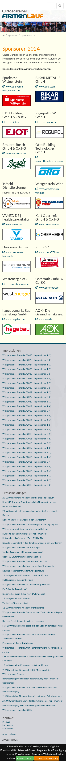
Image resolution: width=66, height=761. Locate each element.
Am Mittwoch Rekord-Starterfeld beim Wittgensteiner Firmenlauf (32, 701)
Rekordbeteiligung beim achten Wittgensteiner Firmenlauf (28, 705)
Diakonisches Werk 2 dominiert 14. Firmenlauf (23, 594)
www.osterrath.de (48, 287)
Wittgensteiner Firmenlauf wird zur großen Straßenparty (28, 566)
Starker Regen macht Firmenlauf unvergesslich (23, 552)
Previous (5, 22)
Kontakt (6, 722)
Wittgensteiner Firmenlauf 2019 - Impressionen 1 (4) (26, 406)
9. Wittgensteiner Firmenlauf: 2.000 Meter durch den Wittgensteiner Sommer (26, 672)
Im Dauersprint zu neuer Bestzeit (17, 580)
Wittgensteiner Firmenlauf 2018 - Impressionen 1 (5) (26, 425)
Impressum (7, 725)
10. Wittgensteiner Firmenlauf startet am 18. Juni (25, 665)
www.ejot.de (12, 121)
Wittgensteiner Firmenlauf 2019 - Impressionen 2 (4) (26, 411)
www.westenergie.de (17, 283)
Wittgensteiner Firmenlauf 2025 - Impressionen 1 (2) (26, 355)
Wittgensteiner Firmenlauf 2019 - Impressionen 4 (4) (26, 420)
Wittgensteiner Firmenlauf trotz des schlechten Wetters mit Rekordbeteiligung (29, 689)
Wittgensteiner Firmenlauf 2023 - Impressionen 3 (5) (26, 378)
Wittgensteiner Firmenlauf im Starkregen (21, 547)
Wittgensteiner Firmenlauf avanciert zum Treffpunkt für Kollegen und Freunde (32, 614)
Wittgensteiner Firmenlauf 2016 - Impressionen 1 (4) (26, 457)
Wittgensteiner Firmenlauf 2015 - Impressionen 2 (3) (26, 480)
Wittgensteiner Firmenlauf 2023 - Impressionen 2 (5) (26, 374)
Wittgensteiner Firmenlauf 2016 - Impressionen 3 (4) (26, 466)
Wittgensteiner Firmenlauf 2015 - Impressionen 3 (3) (26, 485)
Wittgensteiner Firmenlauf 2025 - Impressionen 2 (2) (26, 360)
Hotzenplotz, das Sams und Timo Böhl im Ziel (22, 538)
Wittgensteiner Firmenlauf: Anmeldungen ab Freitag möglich (30, 524)
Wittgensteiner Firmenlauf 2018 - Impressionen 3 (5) (26, 434)
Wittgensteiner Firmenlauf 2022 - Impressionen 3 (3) (26, 401)
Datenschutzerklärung (47, 758)
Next (61, 22)
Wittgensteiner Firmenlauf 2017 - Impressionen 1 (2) (26, 448)
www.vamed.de (14, 224)
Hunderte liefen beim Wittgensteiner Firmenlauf (24, 533)
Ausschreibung (9, 734)
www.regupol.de (48, 121)
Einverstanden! (24, 758)
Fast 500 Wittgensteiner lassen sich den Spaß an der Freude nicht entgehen (32, 627)
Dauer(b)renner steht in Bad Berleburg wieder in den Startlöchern (32, 543)
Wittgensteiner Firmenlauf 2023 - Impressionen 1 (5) (26, 369)
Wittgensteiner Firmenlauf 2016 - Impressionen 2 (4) (26, 462)
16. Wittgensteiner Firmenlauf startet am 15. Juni (25, 575)
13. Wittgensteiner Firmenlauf (16, 598)
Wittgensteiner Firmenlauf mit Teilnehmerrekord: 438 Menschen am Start (32, 649)
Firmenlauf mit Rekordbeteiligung (17, 643)
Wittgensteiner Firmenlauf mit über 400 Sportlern (25, 561)
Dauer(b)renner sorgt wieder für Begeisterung (23, 570)
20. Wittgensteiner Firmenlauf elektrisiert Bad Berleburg (28, 497)
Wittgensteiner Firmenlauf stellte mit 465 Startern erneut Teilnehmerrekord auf (28, 636)
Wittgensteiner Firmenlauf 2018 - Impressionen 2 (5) (26, 429)
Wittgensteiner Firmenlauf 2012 (17, 710)
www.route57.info (49, 252)
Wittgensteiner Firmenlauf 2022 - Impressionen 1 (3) (26, 392)
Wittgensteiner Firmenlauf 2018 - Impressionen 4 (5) (26, 438)
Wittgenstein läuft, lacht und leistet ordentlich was (25, 529)
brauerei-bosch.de (16, 153)
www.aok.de (45, 319)
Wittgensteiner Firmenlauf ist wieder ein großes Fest (26, 584)
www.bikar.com (47, 86)
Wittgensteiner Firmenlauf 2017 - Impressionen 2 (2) (26, 452)
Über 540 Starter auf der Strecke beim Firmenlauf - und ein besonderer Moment (29, 504)
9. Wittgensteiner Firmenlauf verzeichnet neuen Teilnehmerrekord (32, 696)
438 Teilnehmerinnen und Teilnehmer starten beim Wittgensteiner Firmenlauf (32, 658)
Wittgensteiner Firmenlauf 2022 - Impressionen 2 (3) (26, 397)
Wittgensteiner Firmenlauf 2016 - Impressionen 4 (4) (26, 471)
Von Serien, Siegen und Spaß (15, 603)
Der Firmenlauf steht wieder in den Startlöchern (24, 519)
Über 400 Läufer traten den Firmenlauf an (21, 556)
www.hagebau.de (15, 319)
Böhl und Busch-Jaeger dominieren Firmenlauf (23, 621)
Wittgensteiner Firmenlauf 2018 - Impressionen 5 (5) (26, 443)
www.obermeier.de (49, 224)
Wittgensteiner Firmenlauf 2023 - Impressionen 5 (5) (26, 388)
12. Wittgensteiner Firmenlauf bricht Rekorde (23, 607)
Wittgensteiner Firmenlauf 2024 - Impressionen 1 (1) (26, 364)
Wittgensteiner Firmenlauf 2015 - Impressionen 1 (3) (26, 475)
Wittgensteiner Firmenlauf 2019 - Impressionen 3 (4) (26, 415)
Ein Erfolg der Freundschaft (14, 589)
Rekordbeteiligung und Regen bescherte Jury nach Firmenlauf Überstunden (30, 680)
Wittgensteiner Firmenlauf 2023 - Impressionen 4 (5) (26, 383)
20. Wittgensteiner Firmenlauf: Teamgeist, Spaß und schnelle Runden (30, 513)
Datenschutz (8, 728)
